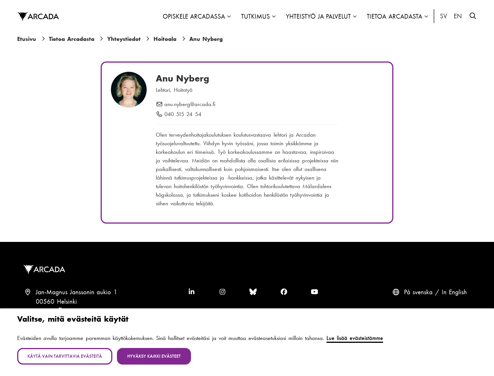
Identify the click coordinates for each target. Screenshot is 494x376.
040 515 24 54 (182, 114)
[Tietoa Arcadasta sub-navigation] (426, 17)
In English (458, 16)
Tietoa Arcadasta (394, 16)
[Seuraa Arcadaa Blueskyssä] (253, 292)
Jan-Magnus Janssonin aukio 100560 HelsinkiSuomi (76, 302)
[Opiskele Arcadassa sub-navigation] (229, 17)
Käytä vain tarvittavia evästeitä (64, 356)
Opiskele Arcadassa (194, 16)
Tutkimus (255, 16)
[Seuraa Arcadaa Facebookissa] (284, 292)
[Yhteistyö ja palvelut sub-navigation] (355, 17)
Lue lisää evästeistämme (354, 338)
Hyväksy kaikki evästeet (154, 356)
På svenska (444, 16)
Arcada (38, 17)
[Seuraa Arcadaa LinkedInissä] (192, 292)
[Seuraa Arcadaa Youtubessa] (314, 292)
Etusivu (26, 39)
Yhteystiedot (124, 39)
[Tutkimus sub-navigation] (274, 17)
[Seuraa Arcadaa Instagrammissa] (222, 292)
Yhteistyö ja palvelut (318, 16)
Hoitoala (165, 39)
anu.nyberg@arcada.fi (189, 104)
